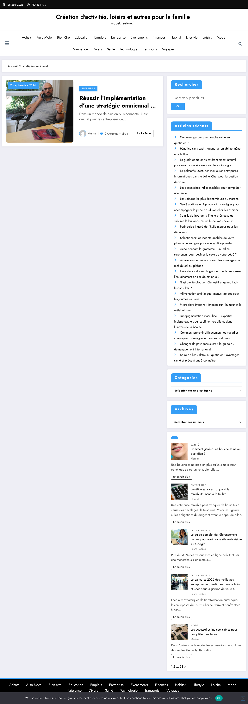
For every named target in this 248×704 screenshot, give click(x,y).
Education (82, 37)
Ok (219, 698)
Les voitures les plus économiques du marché (209, 198)
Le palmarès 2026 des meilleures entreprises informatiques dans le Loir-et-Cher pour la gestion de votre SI (206, 176)
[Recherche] (240, 44)
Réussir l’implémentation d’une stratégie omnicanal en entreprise (118, 101)
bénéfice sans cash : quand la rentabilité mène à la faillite (210, 491)
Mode (221, 37)
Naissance (80, 49)
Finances (159, 37)
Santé (111, 49)
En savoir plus (181, 477)
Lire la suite (143, 133)
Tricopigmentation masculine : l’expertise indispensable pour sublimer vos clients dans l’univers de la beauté (203, 321)
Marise (92, 133)
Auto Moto (44, 37)
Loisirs (207, 37)
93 (181, 666)
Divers (97, 49)
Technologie (128, 49)
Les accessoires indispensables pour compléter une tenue (214, 631)
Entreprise (118, 37)
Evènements (139, 37)
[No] (243, 698)
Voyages (168, 49)
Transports (149, 49)
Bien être (63, 37)
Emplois (100, 37)
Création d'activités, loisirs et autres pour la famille (123, 17)
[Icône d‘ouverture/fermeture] (7, 44)
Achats (27, 37)
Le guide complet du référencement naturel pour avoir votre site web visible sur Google (216, 539)
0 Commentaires (116, 134)
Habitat (175, 37)
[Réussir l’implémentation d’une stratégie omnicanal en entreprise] (39, 111)
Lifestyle (191, 37)
